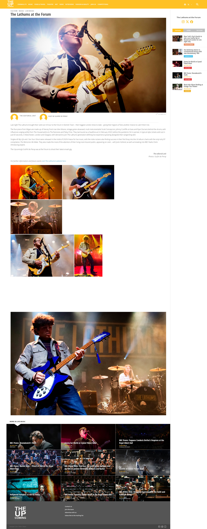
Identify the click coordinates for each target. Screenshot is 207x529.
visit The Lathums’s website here (54, 161)
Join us (93, 4)
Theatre (50, 4)
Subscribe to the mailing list (74, 515)
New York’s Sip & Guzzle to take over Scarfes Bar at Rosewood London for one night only (193, 38)
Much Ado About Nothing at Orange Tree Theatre (193, 85)
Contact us (68, 506)
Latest (189, 30)
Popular (178, 30)
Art (56, 4)
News (62, 4)
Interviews (69, 4)
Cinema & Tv (22, 4)
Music (30, 4)
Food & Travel (39, 4)
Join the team (69, 509)
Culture (14, 11)
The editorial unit (28, 116)
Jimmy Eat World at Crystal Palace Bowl (193, 62)
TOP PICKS (199, 30)
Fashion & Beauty (82, 4)
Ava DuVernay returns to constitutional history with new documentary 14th (193, 51)
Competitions (103, 4)
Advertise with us (70, 512)
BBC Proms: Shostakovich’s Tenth (193, 74)
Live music (29, 11)
